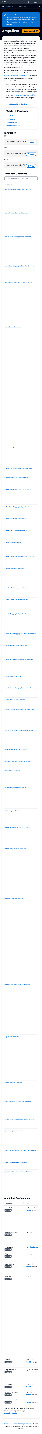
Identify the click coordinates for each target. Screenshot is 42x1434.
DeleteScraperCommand (13, 542)
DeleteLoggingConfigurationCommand (18, 489)
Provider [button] (29, 1210)
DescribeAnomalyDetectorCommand (17, 600)
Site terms (13, 1424)
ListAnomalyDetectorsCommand (16, 749)
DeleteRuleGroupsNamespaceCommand (18, 530)
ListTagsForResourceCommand (15, 787)
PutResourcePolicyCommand (14, 898)
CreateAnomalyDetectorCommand (16, 213)
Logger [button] (29, 1254)
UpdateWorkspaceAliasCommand (16, 1162)
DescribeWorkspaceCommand (15, 700)
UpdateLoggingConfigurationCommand (18, 1101)
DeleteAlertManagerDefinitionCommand (18, 468)
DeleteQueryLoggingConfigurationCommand (20, 507)
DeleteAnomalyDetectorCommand (16, 477)
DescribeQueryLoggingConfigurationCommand (20, 633)
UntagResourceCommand (13, 1083)
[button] (28, 2)
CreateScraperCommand (13, 327)
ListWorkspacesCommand (13, 811)
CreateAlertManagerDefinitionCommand (18, 189)
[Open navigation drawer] (3, 6)
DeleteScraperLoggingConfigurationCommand (20, 556)
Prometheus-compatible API (22, 95)
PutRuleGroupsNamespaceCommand (17, 984)
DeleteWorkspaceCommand (14, 568)
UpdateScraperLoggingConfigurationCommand (20, 1150)
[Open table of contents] (38, 6)
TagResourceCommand (12, 1037)
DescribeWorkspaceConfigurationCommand (19, 709)
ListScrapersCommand (12, 770)
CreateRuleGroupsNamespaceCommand (18, 282)
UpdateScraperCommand (13, 1131)
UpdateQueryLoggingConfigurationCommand (20, 1119)
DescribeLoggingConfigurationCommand (18, 614)
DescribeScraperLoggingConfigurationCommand (21, 688)
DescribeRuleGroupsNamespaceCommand (19, 659)
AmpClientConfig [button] (10, 1413)
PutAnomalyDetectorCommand (15, 848)
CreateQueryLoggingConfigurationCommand (20, 266)
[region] (21, 688)
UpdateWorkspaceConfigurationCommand (19, 1172)
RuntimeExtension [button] (33, 1247)
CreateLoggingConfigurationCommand (18, 236)
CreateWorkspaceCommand (14, 447)
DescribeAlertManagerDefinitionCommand (19, 588)
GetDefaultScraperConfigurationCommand (19, 730)
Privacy (6, 1424)
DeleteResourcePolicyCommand (15, 518)
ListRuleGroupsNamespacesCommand (17, 761)
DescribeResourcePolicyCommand (16, 645)
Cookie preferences (25, 1424)
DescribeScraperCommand (13, 676)
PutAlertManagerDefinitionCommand (17, 827)
